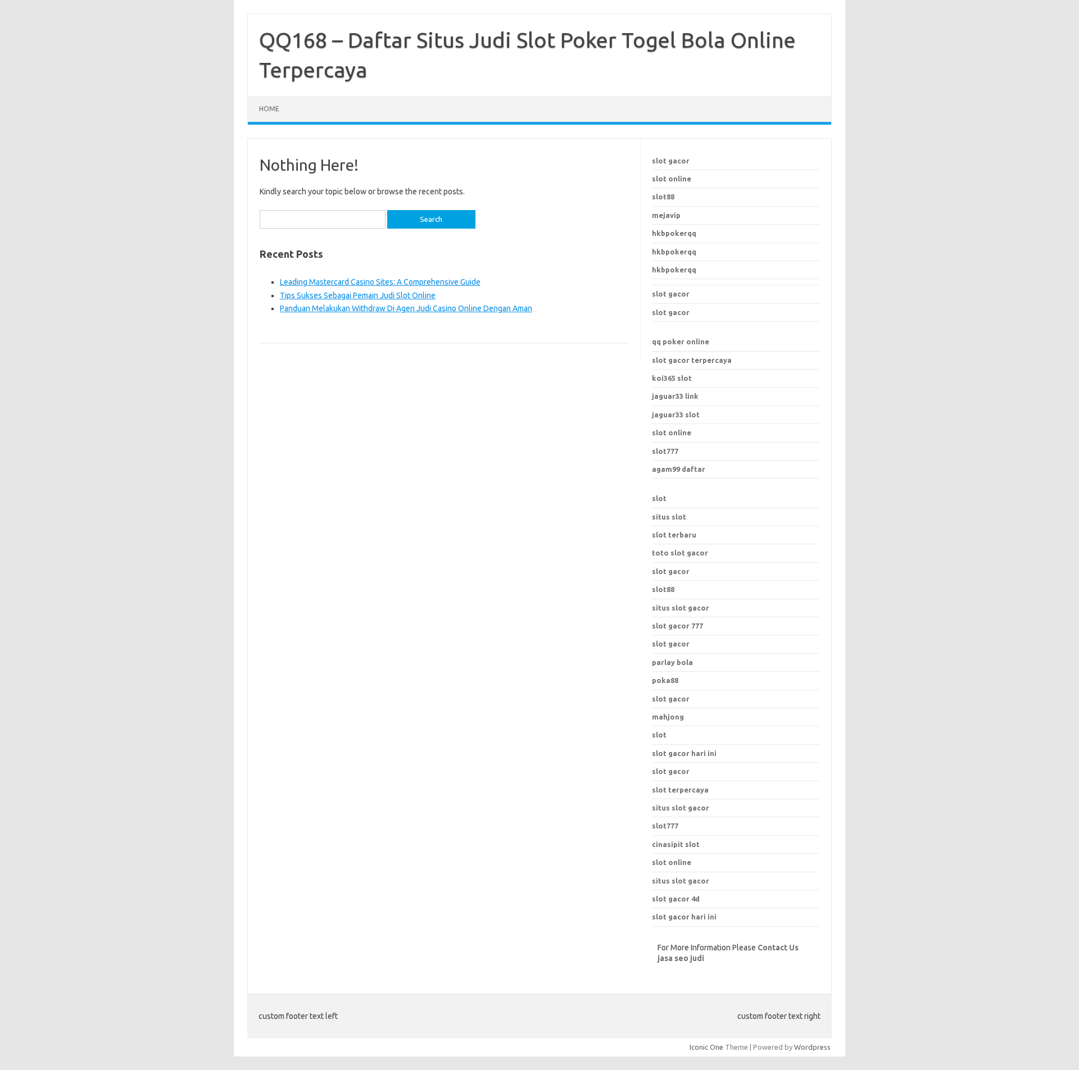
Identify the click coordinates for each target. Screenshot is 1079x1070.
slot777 (665, 451)
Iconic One (706, 1047)
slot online (671, 179)
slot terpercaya (680, 790)
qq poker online (680, 341)
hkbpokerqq (674, 233)
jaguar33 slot (676, 414)
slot (659, 498)
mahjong (668, 717)
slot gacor (671, 161)
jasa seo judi (681, 958)
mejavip (666, 215)
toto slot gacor (680, 553)
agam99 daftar (678, 469)
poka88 (665, 680)
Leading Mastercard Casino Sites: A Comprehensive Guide (380, 281)
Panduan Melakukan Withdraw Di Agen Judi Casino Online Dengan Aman (406, 308)
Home (269, 108)
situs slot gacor (680, 808)
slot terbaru (674, 535)
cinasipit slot (676, 844)
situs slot (669, 517)
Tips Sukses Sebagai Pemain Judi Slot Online (358, 295)
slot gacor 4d (676, 899)
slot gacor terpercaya (692, 360)
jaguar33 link (675, 396)
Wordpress (812, 1047)
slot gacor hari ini (684, 753)
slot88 (663, 197)
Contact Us (778, 947)
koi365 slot (672, 378)
